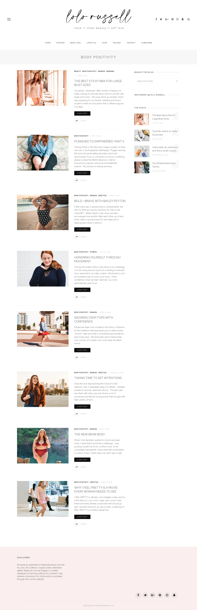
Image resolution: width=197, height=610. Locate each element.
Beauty (77, 71)
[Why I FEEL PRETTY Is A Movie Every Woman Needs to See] (43, 499)
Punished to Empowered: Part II (99, 141)
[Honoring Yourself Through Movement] (43, 268)
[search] (188, 19)
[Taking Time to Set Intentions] (43, 389)
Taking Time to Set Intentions (98, 378)
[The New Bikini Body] (43, 445)
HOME (48, 43)
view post (82, 113)
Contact (131, 43)
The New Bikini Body (89, 434)
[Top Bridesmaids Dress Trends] (141, 167)
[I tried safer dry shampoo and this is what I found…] (141, 151)
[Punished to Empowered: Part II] (43, 152)
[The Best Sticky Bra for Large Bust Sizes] (43, 88)
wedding (110, 71)
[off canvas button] (9, 19)
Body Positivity (89, 71)
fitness (93, 252)
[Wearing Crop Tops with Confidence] (43, 329)
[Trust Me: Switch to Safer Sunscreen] (141, 135)
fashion (60, 43)
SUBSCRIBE (146, 43)
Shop (104, 43)
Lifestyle (91, 43)
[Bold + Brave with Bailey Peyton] (43, 212)
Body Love (75, 43)
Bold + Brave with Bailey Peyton (100, 201)
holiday (117, 43)
